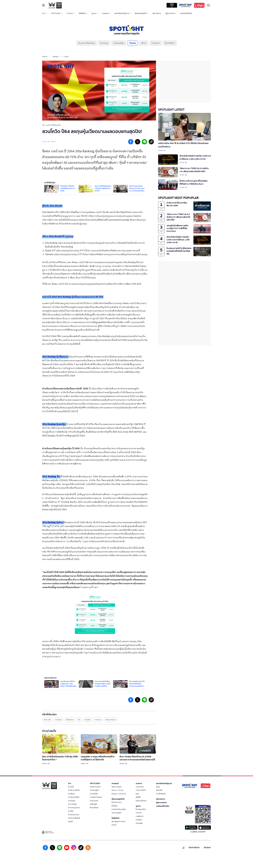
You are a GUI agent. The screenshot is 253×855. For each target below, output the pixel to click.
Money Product (111, 720)
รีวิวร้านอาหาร (117, 802)
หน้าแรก (44, 56)
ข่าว (43, 13)
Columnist (155, 43)
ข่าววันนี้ (71, 787)
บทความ (139, 812)
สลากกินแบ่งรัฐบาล (122, 13)
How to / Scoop (117, 790)
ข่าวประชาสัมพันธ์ (74, 818)
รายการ (70, 13)
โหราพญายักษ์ (141, 809)
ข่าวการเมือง (72, 804)
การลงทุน (58, 720)
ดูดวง (94, 13)
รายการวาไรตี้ (140, 790)
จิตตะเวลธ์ (47, 720)
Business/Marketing (87, 43)
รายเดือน (139, 819)
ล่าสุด (158, 787)
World (143, 43)
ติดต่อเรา (207, 847)
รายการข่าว (140, 787)
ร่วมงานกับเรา (194, 847)
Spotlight (55, 56)
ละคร (137, 794)
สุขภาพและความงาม (118, 821)
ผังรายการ (157, 13)
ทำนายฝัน (139, 823)
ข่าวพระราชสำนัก (74, 790)
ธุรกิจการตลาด (95, 787)
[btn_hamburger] (43, 5)
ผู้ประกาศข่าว (171, 13)
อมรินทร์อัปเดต (141, 800)
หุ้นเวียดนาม (70, 720)
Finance (133, 43)
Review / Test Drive (119, 794)
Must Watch (169, 43)
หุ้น (79, 720)
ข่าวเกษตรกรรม (73, 814)
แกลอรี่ (70, 821)
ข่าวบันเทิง (71, 800)
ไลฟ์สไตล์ (82, 13)
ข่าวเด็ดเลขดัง (161, 794)
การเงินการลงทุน (96, 797)
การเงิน (66, 56)
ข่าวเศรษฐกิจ (94, 790)
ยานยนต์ (105, 13)
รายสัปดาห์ (139, 816)
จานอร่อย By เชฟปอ (119, 809)
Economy (104, 43)
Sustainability (118, 43)
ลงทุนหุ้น (87, 720)
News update (116, 787)
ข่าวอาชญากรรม (74, 807)
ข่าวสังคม (71, 794)
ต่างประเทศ (94, 800)
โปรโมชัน (114, 806)
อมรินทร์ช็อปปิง (186, 13)
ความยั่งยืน (94, 794)
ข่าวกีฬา (71, 811)
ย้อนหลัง (159, 790)
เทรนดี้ (114, 825)
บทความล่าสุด (116, 812)
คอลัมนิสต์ (93, 804)
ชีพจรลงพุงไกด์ (141, 13)
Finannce (98, 720)
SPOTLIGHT (56, 13)
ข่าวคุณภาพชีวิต (73, 797)
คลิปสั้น (138, 797)
